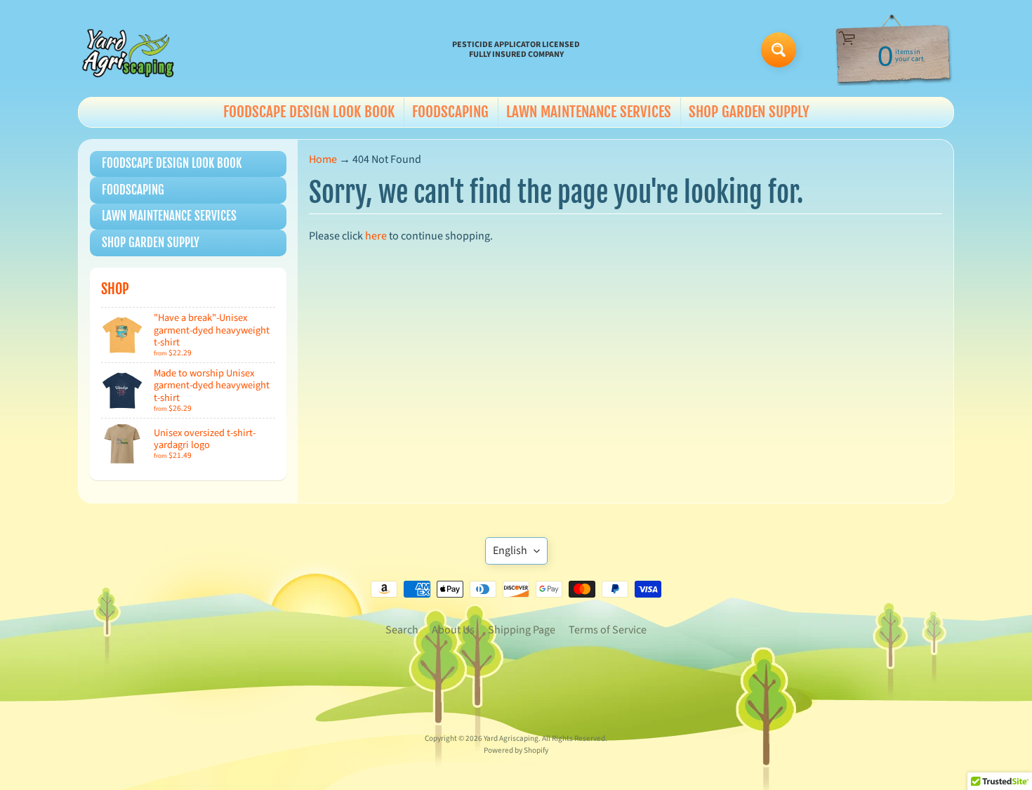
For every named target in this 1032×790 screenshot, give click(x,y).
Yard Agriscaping (511, 738)
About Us (453, 630)
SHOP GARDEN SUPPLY (749, 112)
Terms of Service (608, 630)
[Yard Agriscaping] (130, 50)
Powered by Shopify (516, 750)
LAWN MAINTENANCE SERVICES (588, 112)
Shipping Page (521, 630)
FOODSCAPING (450, 112)
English (510, 550)
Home (323, 159)
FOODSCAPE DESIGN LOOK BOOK (309, 112)
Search (401, 630)
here (376, 236)
